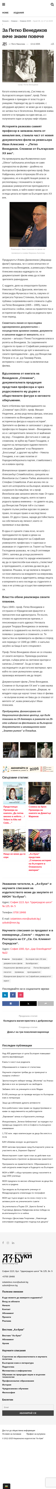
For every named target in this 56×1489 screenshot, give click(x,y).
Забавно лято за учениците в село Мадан (22, 1089)
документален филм (13, 963)
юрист (6, 981)
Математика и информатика (17, 1370)
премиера (19, 972)
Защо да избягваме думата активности (21, 1103)
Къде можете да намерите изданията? (22, 1297)
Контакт (6, 1309)
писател (7, 972)
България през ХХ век (36, 959)
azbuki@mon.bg (11, 922)
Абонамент (8, 1313)
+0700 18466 (8, 1276)
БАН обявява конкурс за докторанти (19, 1142)
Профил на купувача (35, 1434)
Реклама (6, 1321)
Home (5, 13)
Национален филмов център (17, 968)
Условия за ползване (11, 1434)
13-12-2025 (35, 44)
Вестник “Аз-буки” (12, 1335)
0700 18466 (19, 912)
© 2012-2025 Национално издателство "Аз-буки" (22, 1438)
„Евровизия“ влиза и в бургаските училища (23, 1116)
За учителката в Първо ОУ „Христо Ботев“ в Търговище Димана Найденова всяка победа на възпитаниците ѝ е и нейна (26, 1209)
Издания (19, 13)
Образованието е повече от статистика (21, 1067)
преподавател (33, 972)
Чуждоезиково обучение (15, 1388)
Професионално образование (18, 1381)
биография (17, 959)
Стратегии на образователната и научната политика (24, 1357)
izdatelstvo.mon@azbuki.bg (25, 918)
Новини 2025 (25, 21)
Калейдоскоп (32, 963)
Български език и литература (18, 1363)
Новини (14, 21)
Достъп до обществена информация (18, 1430)
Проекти (6, 1317)
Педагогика (8, 1367)
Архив (5, 1343)
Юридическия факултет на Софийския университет (27, 976)
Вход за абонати (11, 1301)
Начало (5, 21)
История (6, 1385)
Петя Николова (18, 44)
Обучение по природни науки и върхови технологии (23, 1375)
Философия (8, 1392)
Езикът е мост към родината (16, 1062)
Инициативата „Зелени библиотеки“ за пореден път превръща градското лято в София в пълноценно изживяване (27, 1124)
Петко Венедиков (41, 968)
